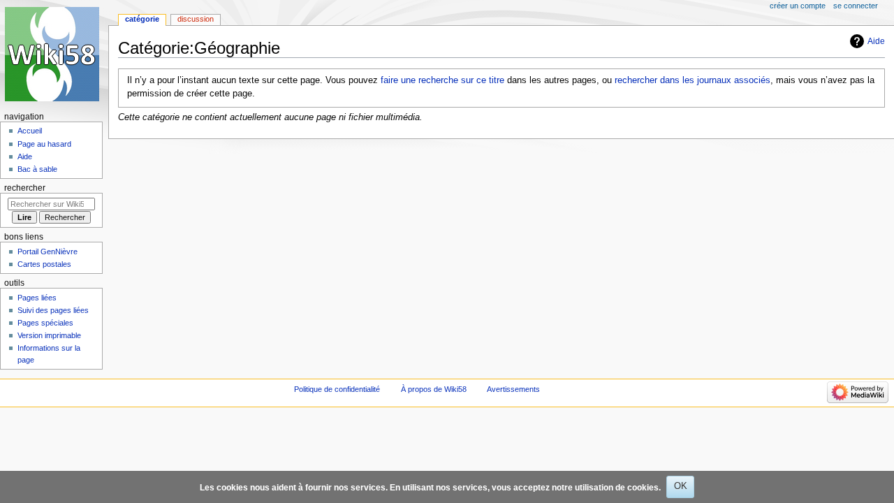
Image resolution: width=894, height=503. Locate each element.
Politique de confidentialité (337, 389)
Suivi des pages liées (53, 310)
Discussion (195, 19)
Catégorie (142, 19)
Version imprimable (49, 335)
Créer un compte (798, 5)
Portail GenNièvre (47, 251)
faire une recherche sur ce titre (442, 80)
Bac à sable (37, 169)
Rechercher (24, 188)
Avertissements (513, 389)
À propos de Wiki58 (434, 389)
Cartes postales (44, 264)
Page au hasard (44, 144)
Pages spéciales (45, 323)
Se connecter (855, 5)
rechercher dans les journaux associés (692, 80)
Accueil (29, 130)
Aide (876, 41)
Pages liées (37, 297)
